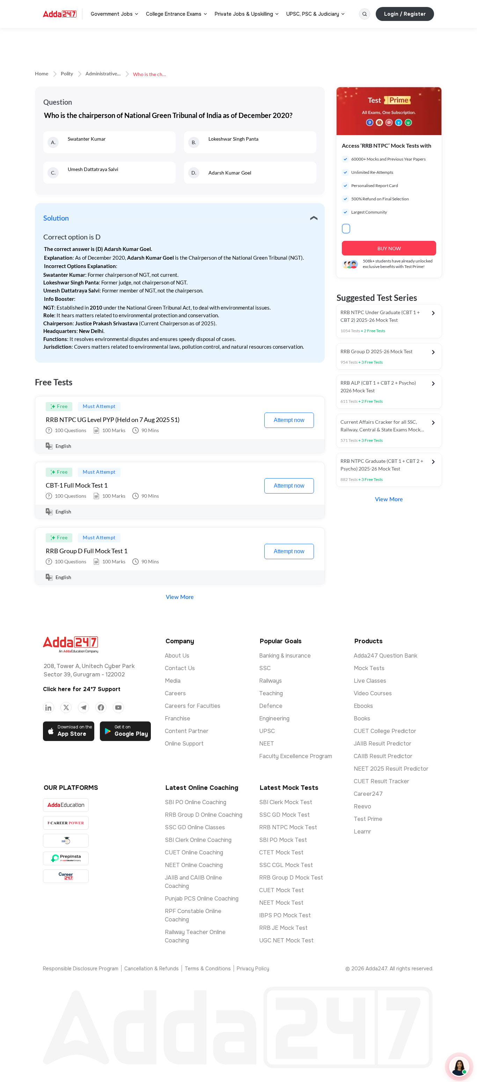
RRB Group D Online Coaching (203, 814)
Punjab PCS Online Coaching (202, 898)
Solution (56, 218)
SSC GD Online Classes (195, 827)
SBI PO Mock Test (283, 840)
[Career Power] (66, 823)
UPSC (267, 731)
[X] (66, 707)
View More (180, 597)
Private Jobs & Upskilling (244, 14)
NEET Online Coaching (194, 865)
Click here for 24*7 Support (81, 689)
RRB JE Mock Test (283, 928)
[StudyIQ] (66, 840)
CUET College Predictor (385, 731)
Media (173, 680)
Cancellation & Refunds (151, 968)
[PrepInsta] (66, 858)
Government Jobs (112, 14)
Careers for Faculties (192, 706)
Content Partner (186, 731)
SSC (265, 668)
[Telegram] (83, 707)
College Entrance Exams (173, 14)
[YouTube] (118, 707)
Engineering (274, 718)
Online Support (184, 743)
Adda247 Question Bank (385, 655)
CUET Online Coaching (194, 852)
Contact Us (180, 668)
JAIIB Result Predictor (382, 743)
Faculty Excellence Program (295, 756)
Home (41, 74)
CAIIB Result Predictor (383, 756)
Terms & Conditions (208, 968)
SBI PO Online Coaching (195, 802)
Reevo (362, 806)
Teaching (271, 693)
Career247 (368, 794)
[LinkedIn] (48, 707)
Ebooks (363, 706)
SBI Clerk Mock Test (285, 802)
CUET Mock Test (281, 890)
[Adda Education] (66, 805)
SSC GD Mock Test (284, 814)
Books (362, 718)
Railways (270, 680)
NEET (266, 743)
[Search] (364, 14)
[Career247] (66, 876)
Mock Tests (369, 668)
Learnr (362, 831)
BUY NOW (389, 248)
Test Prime (368, 819)
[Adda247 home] (59, 13)
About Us (177, 655)
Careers (175, 693)
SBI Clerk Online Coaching (198, 840)
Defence (270, 706)
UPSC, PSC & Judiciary (312, 14)
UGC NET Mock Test (286, 940)
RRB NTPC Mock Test (288, 827)
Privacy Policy (253, 968)
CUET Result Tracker (381, 781)
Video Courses (373, 693)
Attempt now (289, 420)
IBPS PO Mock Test (285, 915)
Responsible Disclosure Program (80, 968)
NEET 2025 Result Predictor (391, 768)
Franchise (177, 718)
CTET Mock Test (281, 852)
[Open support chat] (459, 1067)
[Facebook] (101, 707)
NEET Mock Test (281, 902)
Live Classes (370, 680)
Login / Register (405, 14)
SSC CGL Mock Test (286, 865)
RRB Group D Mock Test (291, 877)
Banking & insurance (285, 655)
